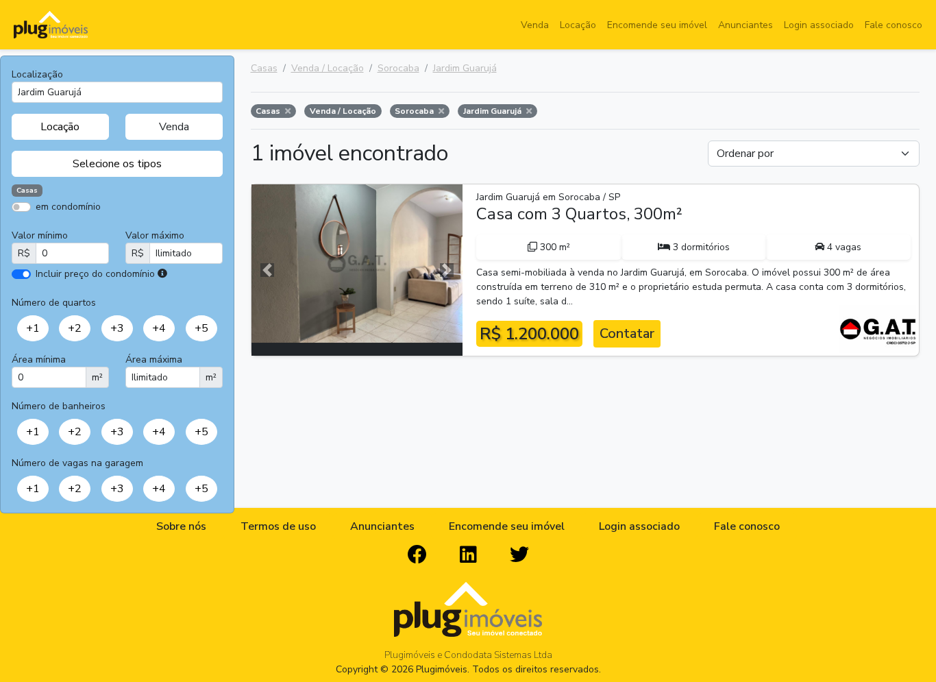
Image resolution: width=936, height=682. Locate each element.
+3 (117, 328)
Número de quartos (54, 302)
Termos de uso (278, 526)
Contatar (627, 333)
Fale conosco (893, 25)
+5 (201, 328)
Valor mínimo (40, 235)
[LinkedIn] (468, 555)
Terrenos (165, 226)
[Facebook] (417, 555)
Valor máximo (154, 235)
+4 (159, 328)
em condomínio (68, 206)
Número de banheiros (59, 406)
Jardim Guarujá (465, 68)
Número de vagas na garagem (77, 463)
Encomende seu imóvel (657, 25)
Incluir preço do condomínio (95, 273)
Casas (264, 68)
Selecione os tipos (117, 163)
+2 (75, 328)
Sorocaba (398, 68)
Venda (535, 25)
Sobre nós (181, 526)
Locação (578, 25)
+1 (33, 328)
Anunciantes (745, 25)
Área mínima (39, 359)
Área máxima (153, 359)
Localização (37, 74)
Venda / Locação (327, 68)
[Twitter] (519, 555)
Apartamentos (77, 226)
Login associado (819, 25)
